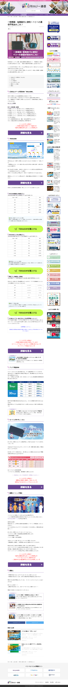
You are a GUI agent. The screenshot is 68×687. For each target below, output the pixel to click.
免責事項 (47, 682)
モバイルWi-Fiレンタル (15, 82)
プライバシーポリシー (39, 682)
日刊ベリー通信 (10, 16)
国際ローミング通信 (14, 84)
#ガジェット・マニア (33, 637)
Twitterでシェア (35, 622)
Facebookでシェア (16, 622)
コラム (56, 14)
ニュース (41, 14)
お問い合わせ (57, 682)
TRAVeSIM (13, 79)
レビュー (36, 14)
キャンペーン (30, 14)
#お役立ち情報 (10, 26)
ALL (11, 14)
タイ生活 (46, 14)
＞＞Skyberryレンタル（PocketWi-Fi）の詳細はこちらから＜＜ (25, 475)
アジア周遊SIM (14, 80)
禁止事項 (52, 682)
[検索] (41, 11)
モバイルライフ (16, 14)
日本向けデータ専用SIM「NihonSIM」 (18, 77)
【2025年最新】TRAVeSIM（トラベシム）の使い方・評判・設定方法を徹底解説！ (34, 0)
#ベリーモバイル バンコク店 (20, 26)
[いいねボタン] (9, 29)
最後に (12, 85)
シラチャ (51, 14)
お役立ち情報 (24, 14)
